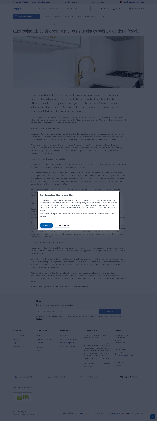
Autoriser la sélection (62, 225)
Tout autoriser (46, 225)
